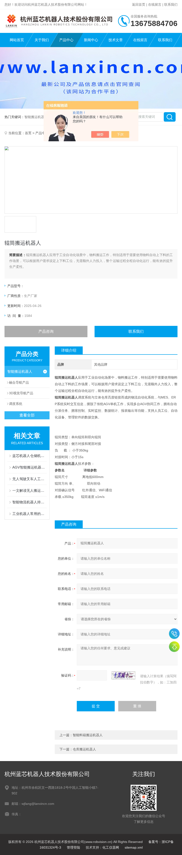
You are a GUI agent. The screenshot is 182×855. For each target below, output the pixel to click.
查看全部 (27, 415)
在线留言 (154, 4)
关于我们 (42, 40)
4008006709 (174, 633)
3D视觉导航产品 (21, 393)
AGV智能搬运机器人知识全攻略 (29, 467)
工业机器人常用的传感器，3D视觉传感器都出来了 (29, 514)
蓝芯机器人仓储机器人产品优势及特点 (29, 456)
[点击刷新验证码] (123, 675)
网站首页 (17, 40)
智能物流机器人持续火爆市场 (29, 502)
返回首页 (138, 4)
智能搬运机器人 (19, 371)
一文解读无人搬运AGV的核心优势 (29, 490)
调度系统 (15, 404)
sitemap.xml (134, 847)
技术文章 (116, 40)
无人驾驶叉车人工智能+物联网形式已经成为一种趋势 (29, 479)
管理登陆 (73, 847)
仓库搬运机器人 (84, 749)
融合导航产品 (19, 382)
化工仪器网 (110, 847)
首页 (28, 133)
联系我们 (170, 4)
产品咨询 (46, 331)
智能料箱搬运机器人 (88, 735)
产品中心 (66, 40)
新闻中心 (91, 40)
